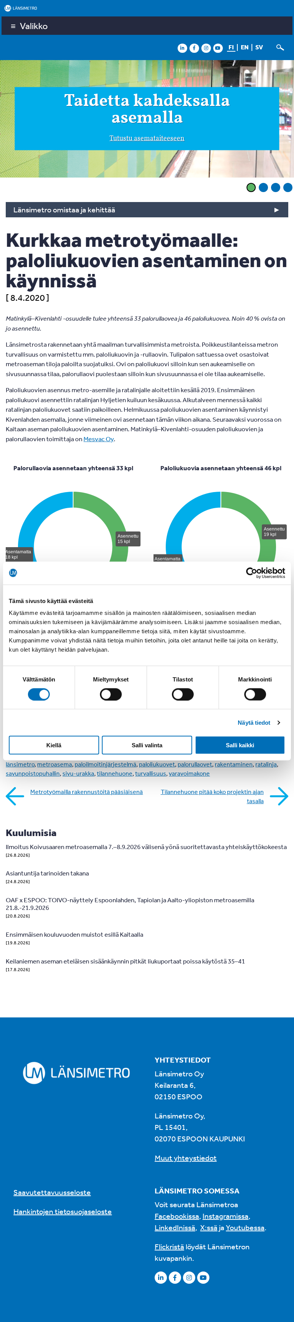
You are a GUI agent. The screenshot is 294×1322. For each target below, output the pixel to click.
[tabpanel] (147, 120)
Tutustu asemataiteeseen (147, 138)
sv (259, 47)
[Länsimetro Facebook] (194, 47)
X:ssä (208, 1227)
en (244, 47)
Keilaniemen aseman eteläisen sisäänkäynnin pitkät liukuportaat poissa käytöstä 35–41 (125, 961)
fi (231, 47)
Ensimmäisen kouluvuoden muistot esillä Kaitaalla (74, 934)
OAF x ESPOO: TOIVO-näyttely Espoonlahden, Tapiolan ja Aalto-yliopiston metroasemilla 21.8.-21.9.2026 (130, 903)
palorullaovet (195, 764)
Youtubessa (245, 1227)
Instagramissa (225, 1215)
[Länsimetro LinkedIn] (182, 47)
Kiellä (53, 745)
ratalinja (266, 764)
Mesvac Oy (98, 439)
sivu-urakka (78, 773)
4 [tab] (287, 187)
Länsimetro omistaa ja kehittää (64, 209)
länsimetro (20, 764)
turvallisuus (150, 773)
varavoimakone (189, 773)
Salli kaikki (240, 745)
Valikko (34, 25)
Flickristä (169, 1246)
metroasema (54, 764)
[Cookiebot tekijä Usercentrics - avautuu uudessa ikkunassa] (251, 573)
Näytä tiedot (254, 722)
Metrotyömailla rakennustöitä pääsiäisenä (86, 791)
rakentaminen (234, 764)
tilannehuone (114, 773)
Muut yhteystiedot (186, 1157)
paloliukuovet (157, 764)
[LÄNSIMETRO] (147, 8)
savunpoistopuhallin (33, 773)
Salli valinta (147, 745)
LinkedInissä (175, 1227)
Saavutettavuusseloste (52, 1192)
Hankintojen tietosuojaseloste (62, 1211)
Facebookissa (177, 1215)
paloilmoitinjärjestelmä (105, 764)
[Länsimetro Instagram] (206, 47)
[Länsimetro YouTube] (217, 47)
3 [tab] (275, 187)
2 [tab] (263, 187)
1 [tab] (251, 187)
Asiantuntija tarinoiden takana (47, 873)
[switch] (111, 694)
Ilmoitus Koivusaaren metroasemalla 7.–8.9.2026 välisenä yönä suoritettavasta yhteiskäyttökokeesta (146, 847)
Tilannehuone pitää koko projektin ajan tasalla (212, 796)
